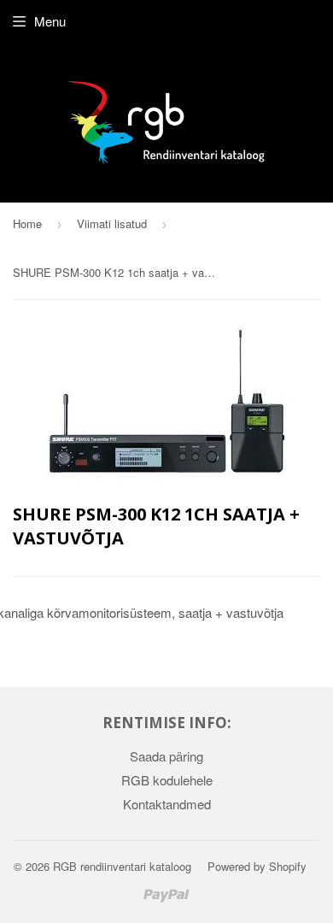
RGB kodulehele (167, 780)
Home (27, 223)
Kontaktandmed (167, 804)
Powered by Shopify (257, 866)
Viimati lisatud (112, 223)
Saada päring (166, 756)
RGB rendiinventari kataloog (122, 866)
